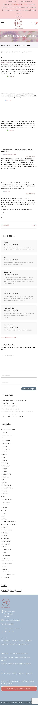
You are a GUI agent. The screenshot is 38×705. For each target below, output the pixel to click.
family (4, 496)
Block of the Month (8, 488)
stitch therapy (6, 465)
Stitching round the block (9, 524)
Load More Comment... (9, 337)
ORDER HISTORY (18, 674)
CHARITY (4, 660)
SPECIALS (13, 644)
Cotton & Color (5, 62)
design (4, 519)
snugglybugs (6, 544)
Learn (4, 437)
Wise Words (6, 572)
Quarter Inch (6, 502)
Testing (5, 403)
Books (4, 479)
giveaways (5, 463)
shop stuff (5, 527)
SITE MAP (28, 641)
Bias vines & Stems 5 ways (10, 416)
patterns (5, 482)
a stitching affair (7, 530)
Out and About (7, 577)
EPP (4, 457)
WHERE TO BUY (24, 644)
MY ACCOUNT (6, 674)
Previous (6, 225)
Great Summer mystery (9, 521)
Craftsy (5, 491)
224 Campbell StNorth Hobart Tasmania (9, 614)
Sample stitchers (7, 563)
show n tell (5, 505)
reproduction (6, 555)
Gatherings (6, 477)
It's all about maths (8, 409)
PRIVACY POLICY (7, 657)
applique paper (7, 485)
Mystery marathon (8, 560)
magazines (6, 538)
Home (3, 45)
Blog (8, 45)
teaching (5, 507)
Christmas (5, 493)
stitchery (5, 468)
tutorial (5, 590)
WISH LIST (4, 644)
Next (33, 225)
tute (12, 590)
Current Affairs (7, 474)
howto (19, 590)
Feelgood (5, 432)
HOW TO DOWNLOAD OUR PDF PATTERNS (16, 664)
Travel (4, 510)
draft (4, 566)
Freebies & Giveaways (8, 574)
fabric (4, 513)
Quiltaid (5, 546)
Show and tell (6, 440)
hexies (4, 516)
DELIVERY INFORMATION (19, 654)
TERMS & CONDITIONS (22, 657)
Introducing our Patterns (9, 429)
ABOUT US (4, 654)
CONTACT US (5, 641)
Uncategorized (7, 443)
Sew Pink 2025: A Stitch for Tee (11, 400)
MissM (4, 552)
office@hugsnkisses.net (26, 1)
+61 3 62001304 (12, 1)
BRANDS (15, 641)
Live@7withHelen (19, 4)
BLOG (21, 641)
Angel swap (6, 558)
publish (5, 535)
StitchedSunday (7, 541)
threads (5, 471)
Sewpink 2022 (7, 406)
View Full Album (30, 156)
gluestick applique (7, 499)
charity (5, 454)
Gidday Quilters (7, 549)
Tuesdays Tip (6, 449)
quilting (5, 446)
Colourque (5, 532)
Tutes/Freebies (19, 17)
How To (5, 569)
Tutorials (5, 451)
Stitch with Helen (7, 435)
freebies (5, 460)
